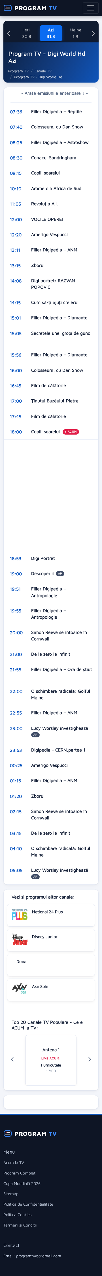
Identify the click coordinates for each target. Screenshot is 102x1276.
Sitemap (10, 1193)
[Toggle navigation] (91, 8)
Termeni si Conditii (20, 1225)
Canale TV (43, 71)
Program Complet (19, 1173)
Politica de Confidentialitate (28, 1204)
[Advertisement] (51, 495)
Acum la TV (13, 1162)
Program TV (18, 71)
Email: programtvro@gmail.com (32, 1255)
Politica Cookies (17, 1214)
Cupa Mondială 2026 (22, 1183)
